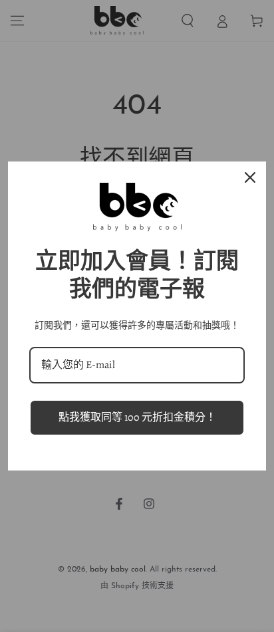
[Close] (250, 177)
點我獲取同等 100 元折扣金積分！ (137, 417)
